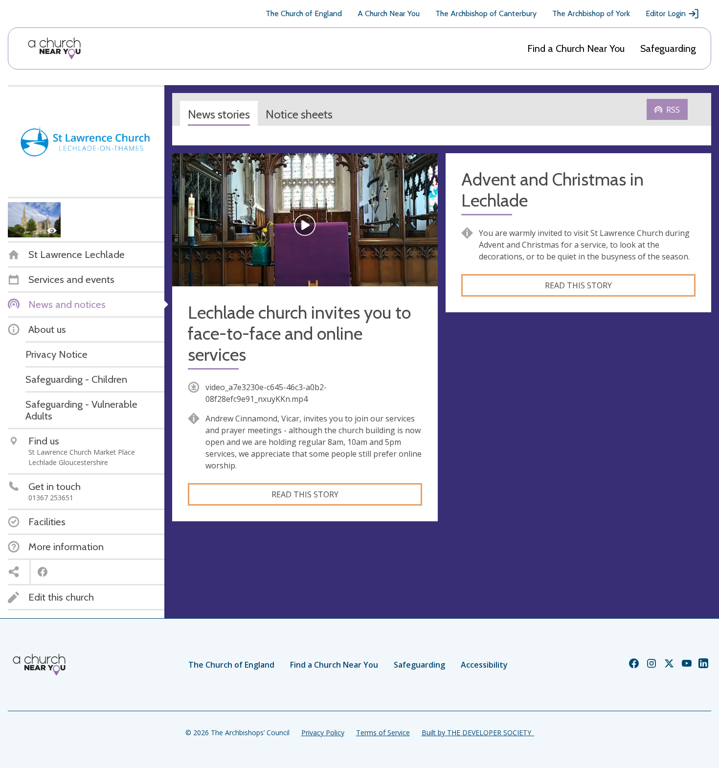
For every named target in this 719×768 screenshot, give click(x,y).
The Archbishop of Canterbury (486, 13)
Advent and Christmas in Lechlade (552, 190)
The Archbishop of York (591, 13)
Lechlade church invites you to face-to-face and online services (299, 333)
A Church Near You (389, 13)
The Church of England (304, 13)
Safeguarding (668, 48)
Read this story (304, 494)
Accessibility (484, 664)
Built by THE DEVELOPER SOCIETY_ (478, 732)
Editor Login (666, 13)
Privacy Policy (322, 732)
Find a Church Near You (576, 48)
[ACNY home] (54, 48)
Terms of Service (383, 732)
